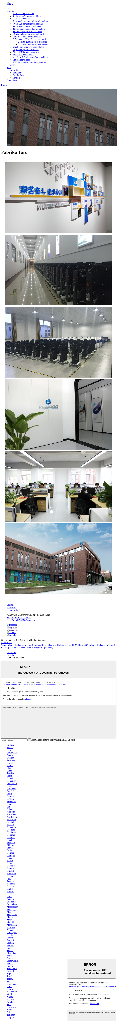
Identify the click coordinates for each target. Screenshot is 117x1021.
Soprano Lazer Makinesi (45, 645)
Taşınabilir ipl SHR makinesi (26, 49)
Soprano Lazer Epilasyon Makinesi (17, 645)
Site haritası (6, 642)
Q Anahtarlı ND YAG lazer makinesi (29, 39)
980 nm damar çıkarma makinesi (27, 31)
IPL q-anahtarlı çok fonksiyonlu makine (30, 21)
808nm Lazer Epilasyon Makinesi (99, 645)
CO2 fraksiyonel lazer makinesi (27, 36)
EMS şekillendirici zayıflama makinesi (30, 62)
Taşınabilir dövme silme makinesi (33, 44)
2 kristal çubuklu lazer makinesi (32, 42)
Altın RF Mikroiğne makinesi (26, 52)
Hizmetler (17, 72)
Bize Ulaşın (12, 80)
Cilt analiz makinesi (21, 60)
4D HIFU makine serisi (23, 13)
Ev (8, 8)
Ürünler (10, 11)
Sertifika (16, 78)
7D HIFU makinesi (21, 18)
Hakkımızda (12, 70)
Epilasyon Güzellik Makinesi (70, 645)
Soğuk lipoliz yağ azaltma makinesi (28, 47)
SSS (9, 67)
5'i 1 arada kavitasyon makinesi (27, 26)
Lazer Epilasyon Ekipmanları (39, 647)
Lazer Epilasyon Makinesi (13, 647)
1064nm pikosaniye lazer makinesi (28, 34)
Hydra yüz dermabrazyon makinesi (28, 24)
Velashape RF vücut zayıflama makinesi (31, 57)
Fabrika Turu (18, 75)
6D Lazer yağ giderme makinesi (27, 16)
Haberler (11, 65)
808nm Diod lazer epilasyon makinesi (30, 29)
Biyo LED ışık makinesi (23, 54)
